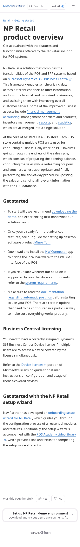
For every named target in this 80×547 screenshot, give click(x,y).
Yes (45, 498)
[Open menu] (73, 6)
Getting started (24, 20)
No (60, 498)
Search (38, 6)
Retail (6, 20)
